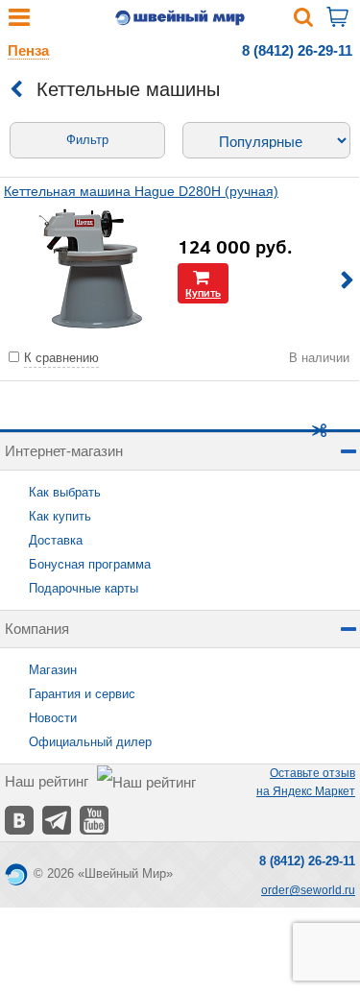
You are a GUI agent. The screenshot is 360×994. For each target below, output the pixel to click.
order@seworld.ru (308, 890)
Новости (53, 718)
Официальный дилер (90, 742)
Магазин (53, 670)
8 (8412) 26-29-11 (297, 50)
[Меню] (19, 21)
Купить (203, 292)
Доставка (56, 540)
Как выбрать (65, 492)
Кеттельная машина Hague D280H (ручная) (141, 191)
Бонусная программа (90, 564)
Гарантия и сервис (82, 694)
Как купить (60, 516)
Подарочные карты (83, 588)
